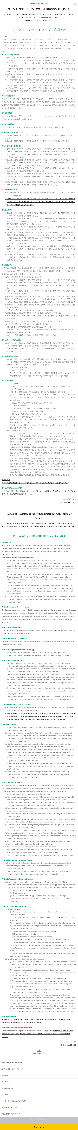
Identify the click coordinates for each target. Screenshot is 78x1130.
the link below (71, 526)
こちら (37, 20)
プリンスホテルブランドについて (12, 1069)
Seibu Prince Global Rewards (12, 1062)
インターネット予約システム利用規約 (14, 1101)
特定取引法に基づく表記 (10, 1107)
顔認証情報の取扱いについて (11, 1114)
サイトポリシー (7, 1082)
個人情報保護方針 (7, 1088)
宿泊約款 (5, 1094)
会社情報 (5, 1075)
